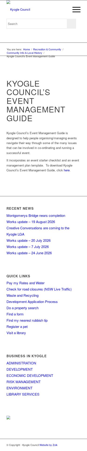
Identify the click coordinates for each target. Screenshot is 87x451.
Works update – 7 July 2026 (27, 246)
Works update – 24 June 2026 (29, 252)
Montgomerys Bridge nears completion (35, 215)
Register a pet (17, 326)
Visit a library (16, 332)
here (67, 170)
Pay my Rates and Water (25, 282)
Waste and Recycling (22, 295)
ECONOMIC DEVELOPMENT (29, 375)
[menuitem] (74, 9)
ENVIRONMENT (19, 387)
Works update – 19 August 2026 (30, 221)
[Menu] (74, 9)
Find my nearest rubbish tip (27, 320)
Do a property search (22, 307)
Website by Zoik (48, 445)
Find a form (15, 314)
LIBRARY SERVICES (22, 394)
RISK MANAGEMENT (23, 381)
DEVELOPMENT (19, 369)
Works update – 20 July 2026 (28, 240)
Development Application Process (32, 301)
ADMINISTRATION (21, 362)
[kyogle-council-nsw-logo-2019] (36, 9)
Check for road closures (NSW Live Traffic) (39, 289)
